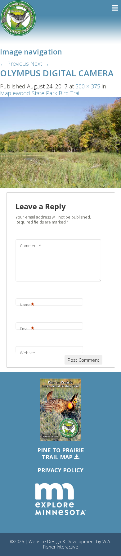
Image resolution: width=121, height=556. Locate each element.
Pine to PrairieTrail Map (60, 453)
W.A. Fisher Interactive (77, 544)
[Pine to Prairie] (18, 18)
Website (27, 353)
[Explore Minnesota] (60, 499)
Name (27, 304)
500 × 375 (87, 86)
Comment (30, 245)
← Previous (14, 63)
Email (27, 328)
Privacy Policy (60, 470)
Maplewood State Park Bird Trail (40, 93)
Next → (39, 63)
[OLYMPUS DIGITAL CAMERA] (60, 141)
